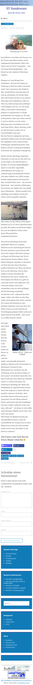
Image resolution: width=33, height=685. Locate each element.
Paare (21, 456)
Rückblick (9, 563)
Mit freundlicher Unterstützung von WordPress (16, 680)
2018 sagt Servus (11, 553)
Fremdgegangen (11, 558)
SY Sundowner (16, 8)
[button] (6, 445)
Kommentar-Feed (11, 645)
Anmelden (9, 640)
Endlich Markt (18, 579)
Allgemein (6, 453)
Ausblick (8, 561)
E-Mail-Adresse (6, 521)
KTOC (8, 624)
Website (3, 530)
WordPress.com (24, 683)
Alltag (5, 456)
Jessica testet (10, 622)
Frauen (13, 456)
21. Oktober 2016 (7, 24)
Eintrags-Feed (10, 642)
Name (3, 511)
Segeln (5, 458)
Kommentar (5, 491)
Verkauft (8, 556)
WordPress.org (10, 647)
